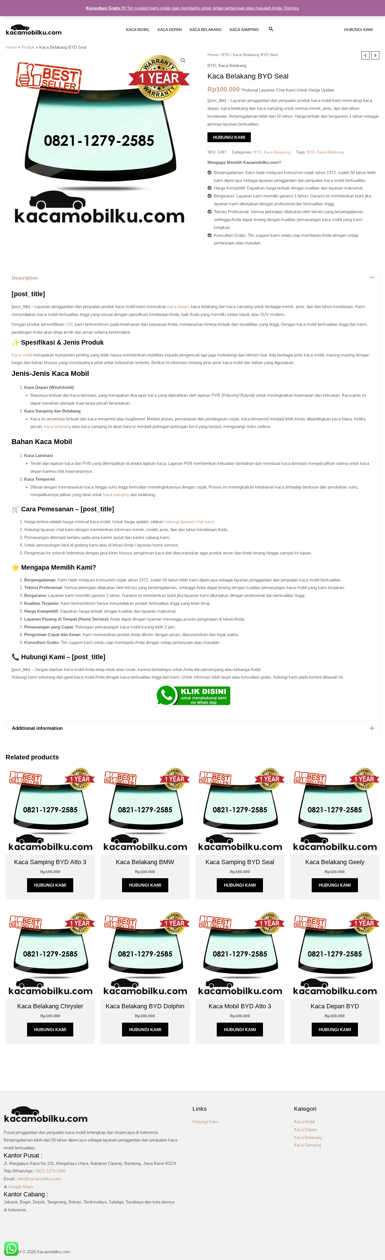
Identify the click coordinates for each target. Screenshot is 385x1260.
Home (11, 47)
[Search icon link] (271, 30)
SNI (68, 324)
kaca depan (178, 306)
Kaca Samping (307, 1145)
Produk (28, 47)
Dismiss (291, 8)
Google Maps (20, 1186)
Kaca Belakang (232, 65)
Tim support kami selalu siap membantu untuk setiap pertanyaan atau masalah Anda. (184, 8)
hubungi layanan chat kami (189, 521)
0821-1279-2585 (51, 1170)
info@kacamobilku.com (39, 1178)
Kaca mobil (22, 355)
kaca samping (116, 494)
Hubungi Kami (229, 137)
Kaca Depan (305, 1129)
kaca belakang (57, 426)
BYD (225, 55)
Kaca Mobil (304, 1121)
